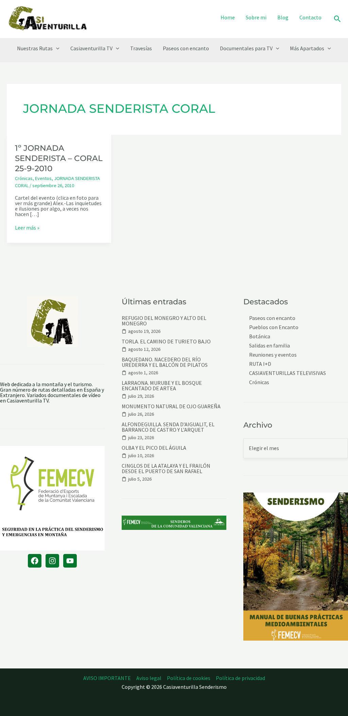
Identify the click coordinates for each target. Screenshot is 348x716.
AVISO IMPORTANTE (107, 678)
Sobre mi (256, 17)
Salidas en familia (269, 345)
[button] (337, 19)
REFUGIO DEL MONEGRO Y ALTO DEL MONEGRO (164, 320)
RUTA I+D (260, 364)
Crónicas (24, 178)
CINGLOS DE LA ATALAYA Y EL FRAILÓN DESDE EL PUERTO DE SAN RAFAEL (166, 468)
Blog (283, 17)
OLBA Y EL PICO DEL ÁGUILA (154, 447)
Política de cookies (188, 678)
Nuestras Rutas (35, 48)
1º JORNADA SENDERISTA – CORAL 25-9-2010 (59, 158)
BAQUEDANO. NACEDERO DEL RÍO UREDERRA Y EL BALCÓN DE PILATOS (165, 362)
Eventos (43, 178)
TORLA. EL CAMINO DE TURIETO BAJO (166, 341)
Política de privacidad (240, 678)
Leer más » (27, 227)
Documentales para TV (246, 48)
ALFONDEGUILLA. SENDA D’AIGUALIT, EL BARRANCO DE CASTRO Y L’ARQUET (168, 427)
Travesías (141, 48)
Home (228, 17)
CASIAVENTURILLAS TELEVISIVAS (287, 373)
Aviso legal (148, 678)
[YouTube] (70, 561)
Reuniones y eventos (273, 355)
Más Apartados (307, 48)
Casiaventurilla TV (91, 48)
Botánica (259, 336)
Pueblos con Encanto (273, 327)
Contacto (310, 17)
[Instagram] (52, 561)
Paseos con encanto (186, 48)
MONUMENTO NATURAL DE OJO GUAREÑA (171, 406)
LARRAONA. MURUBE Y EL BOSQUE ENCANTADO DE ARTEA (162, 385)
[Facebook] (34, 561)
